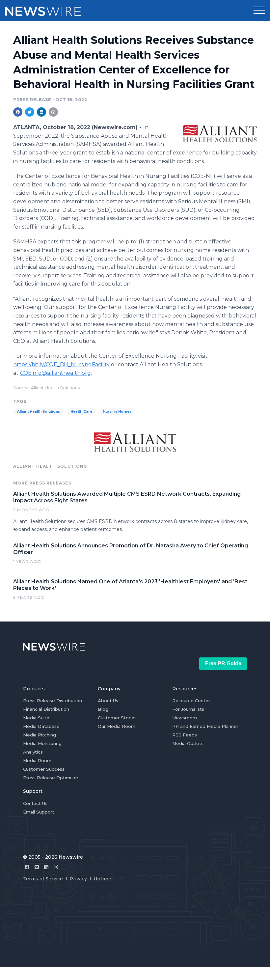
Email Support (38, 812)
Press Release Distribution (52, 700)
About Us (108, 700)
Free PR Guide (223, 663)
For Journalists (188, 709)
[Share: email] (53, 112)
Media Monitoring (42, 743)
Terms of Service (43, 879)
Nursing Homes (117, 411)
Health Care (81, 411)
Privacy (78, 879)
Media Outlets (187, 743)
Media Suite (36, 717)
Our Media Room (116, 726)
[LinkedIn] (46, 867)
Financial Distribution (46, 709)
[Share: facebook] (18, 112)
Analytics (33, 752)
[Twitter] (37, 867)
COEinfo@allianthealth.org (55, 373)
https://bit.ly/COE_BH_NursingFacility (61, 364)
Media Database (41, 726)
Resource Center (191, 700)
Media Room (37, 760)
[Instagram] (56, 867)
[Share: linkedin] (41, 112)
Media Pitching (39, 734)
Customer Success (44, 769)
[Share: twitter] (30, 112)
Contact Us (35, 803)
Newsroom (184, 717)
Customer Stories (117, 717)
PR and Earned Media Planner (205, 726)
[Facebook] (27, 867)
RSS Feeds (184, 734)
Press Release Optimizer (50, 777)
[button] (259, 10)
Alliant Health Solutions (38, 411)
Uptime (102, 879)
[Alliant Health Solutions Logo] (220, 133)
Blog (103, 709)
